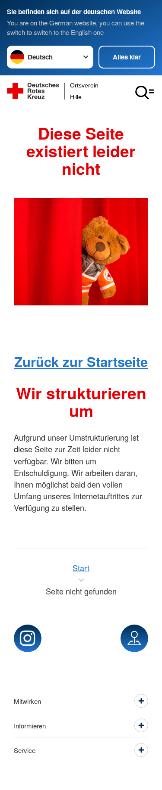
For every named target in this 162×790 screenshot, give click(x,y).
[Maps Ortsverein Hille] (134, 638)
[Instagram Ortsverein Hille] (27, 638)
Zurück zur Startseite (81, 361)
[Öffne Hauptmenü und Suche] (144, 92)
